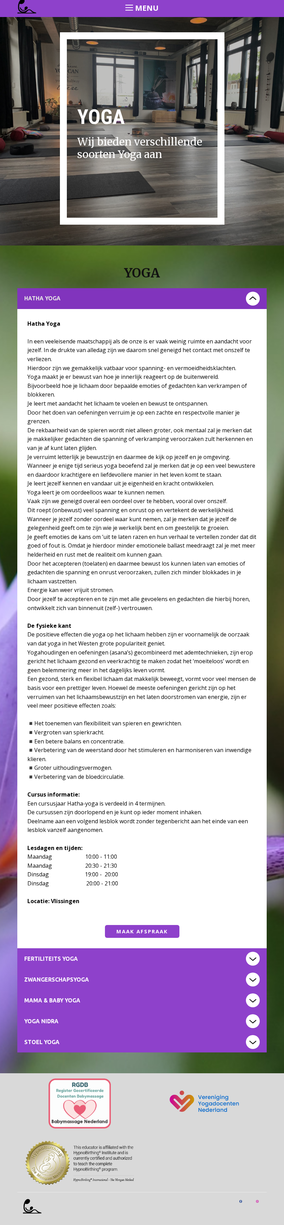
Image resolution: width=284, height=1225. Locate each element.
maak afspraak (142, 931)
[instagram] (257, 1201)
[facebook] (241, 1201)
